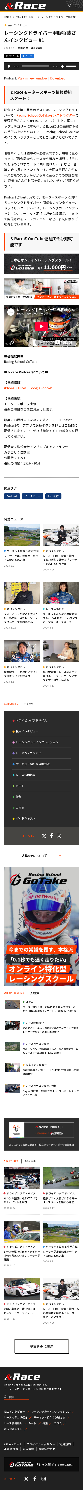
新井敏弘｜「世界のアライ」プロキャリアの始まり (21, 674)
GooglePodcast (39, 387)
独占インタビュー (17, 25)
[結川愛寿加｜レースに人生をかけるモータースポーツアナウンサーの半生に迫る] (61, 651)
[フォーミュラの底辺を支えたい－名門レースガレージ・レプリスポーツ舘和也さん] (22, 593)
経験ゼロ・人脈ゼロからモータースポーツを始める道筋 (60, 1200)
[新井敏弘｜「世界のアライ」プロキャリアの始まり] (22, 651)
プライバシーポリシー (40, 1444)
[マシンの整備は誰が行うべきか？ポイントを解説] (22, 1178)
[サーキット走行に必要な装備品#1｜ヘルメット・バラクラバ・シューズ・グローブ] (61, 593)
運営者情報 (11, 1449)
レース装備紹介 (25, 775)
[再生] (9, 66)
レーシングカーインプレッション (37, 742)
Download (57, 78)
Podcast (12, 496)
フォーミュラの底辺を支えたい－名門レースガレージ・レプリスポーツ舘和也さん (21, 618)
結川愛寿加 (37, 48)
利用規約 (65, 1444)
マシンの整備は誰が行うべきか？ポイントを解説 (21, 1200)
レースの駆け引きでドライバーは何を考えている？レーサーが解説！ (22, 1255)
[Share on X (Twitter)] (12, 56)
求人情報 (28, 1449)
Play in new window (33, 78)
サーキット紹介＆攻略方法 (33, 764)
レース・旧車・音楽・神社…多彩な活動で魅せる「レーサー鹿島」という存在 (60, 560)
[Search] (70, 5)
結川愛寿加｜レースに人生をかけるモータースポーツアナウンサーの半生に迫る (60, 676)
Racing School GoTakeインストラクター (46, 115)
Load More (41, 1346)
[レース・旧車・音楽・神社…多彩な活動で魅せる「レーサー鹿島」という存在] (61, 535)
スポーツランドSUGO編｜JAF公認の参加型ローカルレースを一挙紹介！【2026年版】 (50, 1050)
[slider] (71, 66)
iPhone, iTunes (15, 387)
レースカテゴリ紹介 (28, 753)
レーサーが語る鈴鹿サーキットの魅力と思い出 (21, 558)
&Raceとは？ (13, 1444)
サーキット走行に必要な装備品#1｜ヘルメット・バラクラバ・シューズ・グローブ (60, 618)
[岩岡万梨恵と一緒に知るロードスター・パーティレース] (22, 1289)
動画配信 (53, 496)
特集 (19, 797)
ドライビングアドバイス (31, 720)
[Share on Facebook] (27, 56)
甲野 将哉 (23, 48)
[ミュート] (62, 66)
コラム (20, 807)
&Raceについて (34, 855)
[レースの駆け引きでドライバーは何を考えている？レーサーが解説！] (22, 1232)
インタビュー (33, 496)
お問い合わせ (47, 1449)
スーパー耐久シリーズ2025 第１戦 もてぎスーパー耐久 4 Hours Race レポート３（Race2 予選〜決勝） (50, 1010)
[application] (41, 66)
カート (20, 786)
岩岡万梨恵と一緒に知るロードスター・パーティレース (21, 1311)
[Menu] (77, 5)
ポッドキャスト (26, 818)
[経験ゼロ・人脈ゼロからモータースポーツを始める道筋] (61, 1178)
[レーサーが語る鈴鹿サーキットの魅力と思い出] (22, 535)
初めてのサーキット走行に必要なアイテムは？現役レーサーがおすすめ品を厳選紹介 (50, 1029)
